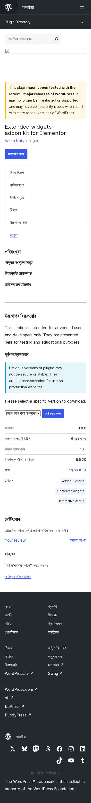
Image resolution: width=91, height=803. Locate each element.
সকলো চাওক (78, 540)
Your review (15, 540)
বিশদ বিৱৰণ (17, 172)
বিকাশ (13, 209)
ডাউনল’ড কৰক (16, 154)
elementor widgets (70, 491)
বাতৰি (8, 614)
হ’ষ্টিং (8, 623)
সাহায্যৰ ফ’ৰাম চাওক (18, 576)
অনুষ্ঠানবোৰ (55, 656)
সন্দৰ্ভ (8, 606)
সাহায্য (14, 235)
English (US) (76, 470)
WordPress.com (21, 689)
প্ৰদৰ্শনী (53, 606)
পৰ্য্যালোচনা (17, 185)
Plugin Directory (18, 22)
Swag (55, 673)
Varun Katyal (16, 140)
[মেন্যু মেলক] (83, 7)
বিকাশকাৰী (11, 665)
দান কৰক (56, 665)
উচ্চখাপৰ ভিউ (18, 222)
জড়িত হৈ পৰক (57, 647)
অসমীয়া (21, 736)
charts (79, 481)
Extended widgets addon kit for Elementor (35, 130)
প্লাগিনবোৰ (55, 623)
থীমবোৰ (52, 614)
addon (66, 481)
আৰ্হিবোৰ (53, 632)
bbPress (15, 706)
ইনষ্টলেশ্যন (17, 197)
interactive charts (71, 501)
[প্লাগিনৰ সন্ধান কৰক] (56, 39)
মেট (9, 697)
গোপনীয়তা (11, 632)
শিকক (8, 647)
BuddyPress (18, 715)
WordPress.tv (19, 673)
